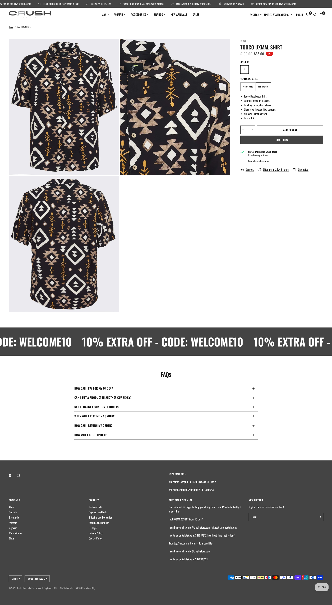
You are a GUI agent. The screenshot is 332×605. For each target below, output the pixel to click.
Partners (13, 523)
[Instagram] (21, 475)
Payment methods (98, 512)
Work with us (15, 533)
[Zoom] (112, 46)
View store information (258, 161)
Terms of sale (95, 507)
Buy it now (282, 140)
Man (104, 14)
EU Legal (93, 528)
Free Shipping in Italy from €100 (46, 3)
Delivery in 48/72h (86, 3)
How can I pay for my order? (93, 388)
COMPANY (14, 500)
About (12, 507)
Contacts (13, 512)
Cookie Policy (95, 538)
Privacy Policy (96, 533)
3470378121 (201, 535)
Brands (158, 14)
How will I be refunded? (90, 435)
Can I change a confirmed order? (96, 407)
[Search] (315, 15)
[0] (320, 15)
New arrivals (179, 14)
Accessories (138, 14)
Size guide (14, 517)
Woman (118, 14)
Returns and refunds (99, 523)
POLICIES (94, 500)
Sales (195, 14)
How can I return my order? (93, 425)
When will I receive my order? (94, 416)
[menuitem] (105, 15)
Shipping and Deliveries (100, 517)
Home (11, 27)
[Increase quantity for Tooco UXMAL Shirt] (252, 130)
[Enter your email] (319, 517)
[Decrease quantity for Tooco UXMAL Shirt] (243, 130)
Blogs (11, 538)
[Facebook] (12, 475)
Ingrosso (13, 528)
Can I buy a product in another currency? (103, 397)
